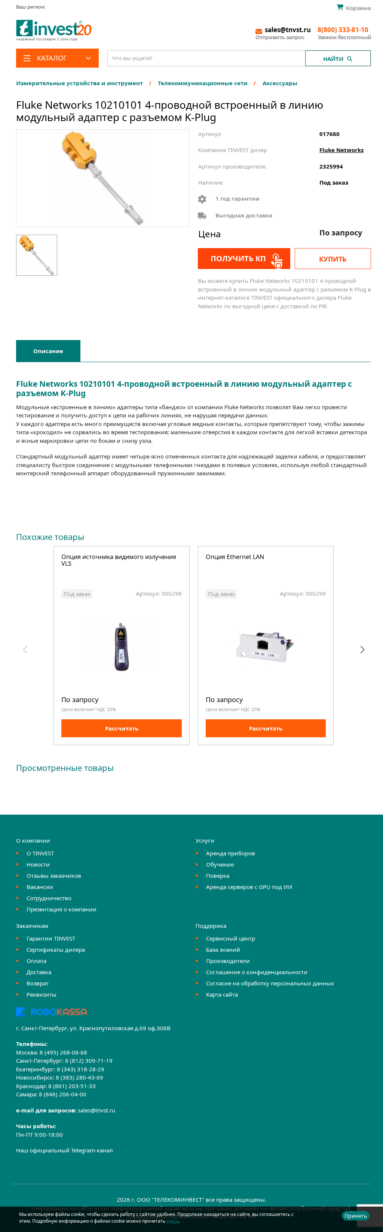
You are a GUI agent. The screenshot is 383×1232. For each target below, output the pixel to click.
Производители (228, 960)
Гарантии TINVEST (51, 938)
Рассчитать (121, 728)
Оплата (36, 960)
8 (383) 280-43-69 (79, 1077)
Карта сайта (222, 994)
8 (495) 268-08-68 (63, 1052)
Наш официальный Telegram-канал (64, 1150)
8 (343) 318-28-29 (80, 1069)
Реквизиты (41, 994)
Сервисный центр (230, 938)
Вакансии (40, 886)
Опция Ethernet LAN (235, 557)
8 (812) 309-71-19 (89, 1060)
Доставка (39, 972)
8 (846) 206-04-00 (62, 1094)
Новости (38, 864)
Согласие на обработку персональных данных (270, 983)
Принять (355, 1215)
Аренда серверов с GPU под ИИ (249, 886)
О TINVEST (40, 853)
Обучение (220, 864)
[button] (362, 650)
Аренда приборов (230, 853)
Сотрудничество (49, 898)
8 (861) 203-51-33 (72, 1086)
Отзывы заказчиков (54, 875)
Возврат (38, 983)
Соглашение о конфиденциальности (256, 972)
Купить (332, 258)
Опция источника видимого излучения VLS (118, 561)
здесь (172, 1221)
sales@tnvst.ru (96, 1110)
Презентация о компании (61, 909)
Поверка (217, 875)
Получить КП (238, 258)
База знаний (223, 949)
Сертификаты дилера (56, 949)
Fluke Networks (341, 150)
